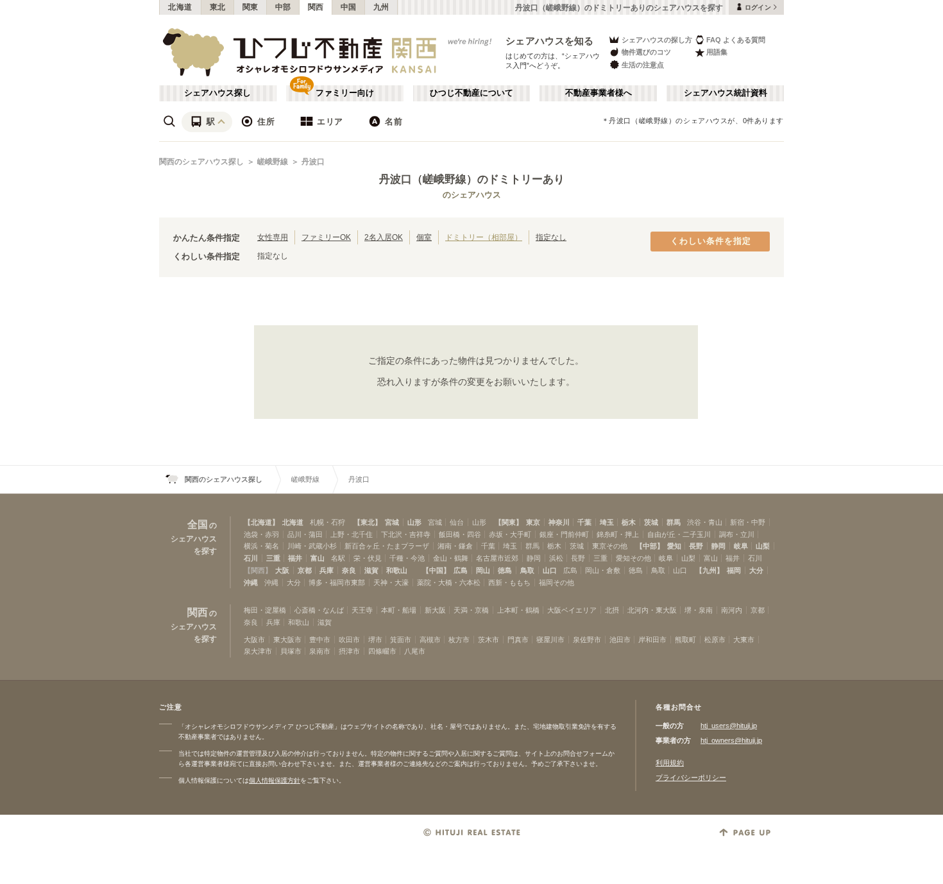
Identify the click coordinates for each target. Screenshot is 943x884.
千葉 (584, 522)
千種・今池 (407, 558)
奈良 (349, 570)
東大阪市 (287, 639)
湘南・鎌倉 (455, 546)
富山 (317, 558)
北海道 (180, 7)
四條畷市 (382, 651)
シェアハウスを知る (549, 40)
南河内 (731, 610)
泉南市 (319, 651)
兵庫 (326, 570)
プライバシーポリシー (691, 777)
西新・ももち (509, 582)
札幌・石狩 (327, 522)
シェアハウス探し (217, 93)
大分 (756, 570)
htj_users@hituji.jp (729, 725)
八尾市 (414, 651)
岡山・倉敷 (602, 570)
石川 (251, 558)
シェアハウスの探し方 (657, 40)
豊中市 (319, 639)
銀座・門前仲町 (564, 534)
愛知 (674, 546)
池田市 (620, 639)
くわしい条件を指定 (710, 241)
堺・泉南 (698, 610)
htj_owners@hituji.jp (731, 740)
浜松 (556, 558)
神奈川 (559, 522)
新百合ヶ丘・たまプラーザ (386, 546)
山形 (414, 522)
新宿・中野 (747, 522)
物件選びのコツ (646, 52)
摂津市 (349, 651)
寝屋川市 (550, 639)
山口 (550, 570)
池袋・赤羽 (261, 534)
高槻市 (430, 639)
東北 (218, 7)
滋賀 (371, 570)
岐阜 (741, 546)
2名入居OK (383, 237)
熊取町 (685, 639)
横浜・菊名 (261, 546)
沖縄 (251, 582)
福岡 (734, 570)
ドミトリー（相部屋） (483, 237)
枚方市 (459, 639)
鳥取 (527, 570)
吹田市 (349, 639)
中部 (283, 7)
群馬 (674, 522)
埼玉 (607, 522)
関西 (316, 7)
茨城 (651, 522)
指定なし (551, 237)
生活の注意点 (643, 65)
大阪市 (254, 639)
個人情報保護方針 (274, 780)
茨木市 (488, 639)
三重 (273, 558)
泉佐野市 (587, 639)
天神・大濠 (391, 582)
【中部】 (650, 546)
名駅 (338, 558)
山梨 (763, 546)
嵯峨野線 (272, 161)
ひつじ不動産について (471, 93)
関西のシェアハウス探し (201, 161)
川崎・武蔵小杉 (312, 546)
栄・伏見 (367, 558)
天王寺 (362, 610)
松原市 (715, 639)
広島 (461, 570)
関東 (250, 7)
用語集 (716, 52)
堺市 (375, 639)
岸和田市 (652, 639)
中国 (349, 7)
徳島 (505, 570)
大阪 (282, 570)
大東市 (743, 639)
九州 (381, 7)
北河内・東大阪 (652, 610)
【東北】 (367, 522)
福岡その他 (556, 582)
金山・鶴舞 (450, 558)
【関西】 (258, 570)
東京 (533, 522)
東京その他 (609, 546)
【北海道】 (261, 522)
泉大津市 (258, 651)
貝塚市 (291, 651)
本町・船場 (398, 610)
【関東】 (509, 522)
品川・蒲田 (305, 534)
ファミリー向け (345, 93)
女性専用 (272, 237)
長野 (696, 546)
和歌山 (396, 570)
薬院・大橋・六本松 (448, 582)
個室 (424, 237)
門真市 (518, 639)
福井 (295, 558)
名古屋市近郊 (497, 558)
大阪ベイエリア (572, 610)
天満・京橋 (471, 610)
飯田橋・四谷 (460, 534)
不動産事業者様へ (598, 93)
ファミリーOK (326, 237)
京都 (305, 570)
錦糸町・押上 (618, 534)
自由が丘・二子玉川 (679, 534)
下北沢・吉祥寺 (405, 534)
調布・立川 (736, 534)
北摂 (612, 610)
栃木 (629, 522)
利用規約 (670, 763)
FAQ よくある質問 (735, 40)
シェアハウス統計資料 (725, 93)
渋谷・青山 (704, 522)
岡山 (483, 570)
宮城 (392, 522)
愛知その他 (633, 558)
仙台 (457, 522)
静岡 (718, 546)
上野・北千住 (351, 534)
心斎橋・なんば (319, 610)
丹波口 (313, 161)
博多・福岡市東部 (337, 582)
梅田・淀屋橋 (265, 610)
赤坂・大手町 (510, 534)
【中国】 (436, 570)
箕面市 (400, 639)
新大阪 (435, 610)
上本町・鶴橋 (518, 610)
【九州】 (709, 570)
